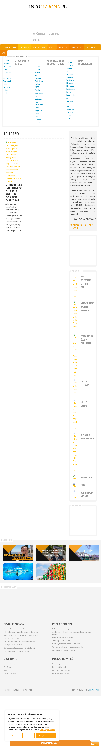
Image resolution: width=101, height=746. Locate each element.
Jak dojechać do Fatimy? (13, 645)
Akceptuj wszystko (45, 736)
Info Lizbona (62, 47)
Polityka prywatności (47, 730)
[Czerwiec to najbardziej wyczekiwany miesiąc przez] (75, 602)
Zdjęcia (19, 53)
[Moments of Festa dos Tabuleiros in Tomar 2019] (51, 571)
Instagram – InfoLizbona (61, 670)
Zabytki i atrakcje (39, 47)
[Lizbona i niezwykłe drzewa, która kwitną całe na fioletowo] (84, 553)
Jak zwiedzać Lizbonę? (12, 638)
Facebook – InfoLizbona (60, 673)
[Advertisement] (83, 250)
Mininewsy (16, 56)
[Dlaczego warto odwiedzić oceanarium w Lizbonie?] (18, 571)
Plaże (83, 484)
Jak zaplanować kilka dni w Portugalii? (17, 651)
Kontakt (37, 40)
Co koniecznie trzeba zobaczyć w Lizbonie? (19, 648)
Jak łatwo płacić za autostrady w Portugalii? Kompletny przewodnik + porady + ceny (14, 192)
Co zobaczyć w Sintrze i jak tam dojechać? (19, 641)
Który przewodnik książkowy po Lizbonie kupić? (21, 635)
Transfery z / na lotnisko (61, 641)
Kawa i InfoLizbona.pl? (85, 62)
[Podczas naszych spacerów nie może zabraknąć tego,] (58, 602)
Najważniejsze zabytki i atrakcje (87, 307)
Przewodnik (24, 47)
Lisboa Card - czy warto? (23, 62)
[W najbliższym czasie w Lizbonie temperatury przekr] (42, 602)
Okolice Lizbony (77, 47)
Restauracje (87, 477)
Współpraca (39, 33)
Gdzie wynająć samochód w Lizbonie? (66, 644)
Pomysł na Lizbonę (10, 47)
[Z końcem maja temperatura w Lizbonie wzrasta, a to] (91, 602)
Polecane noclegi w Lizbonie (62, 637)
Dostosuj (15, 736)
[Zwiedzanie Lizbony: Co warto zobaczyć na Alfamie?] (18, 553)
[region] (32, 725)
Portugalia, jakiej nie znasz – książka (55, 62)
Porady (52, 47)
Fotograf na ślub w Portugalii (87, 340)
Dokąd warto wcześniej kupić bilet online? (67, 629)
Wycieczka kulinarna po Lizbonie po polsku (67, 647)
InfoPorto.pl (56, 664)
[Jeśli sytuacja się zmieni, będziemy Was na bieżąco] (10, 602)
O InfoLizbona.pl (9, 664)
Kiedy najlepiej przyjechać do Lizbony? (17, 629)
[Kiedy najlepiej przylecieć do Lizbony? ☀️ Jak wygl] (26, 602)
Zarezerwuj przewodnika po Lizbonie (65, 650)
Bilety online (90, 47)
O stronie (54, 33)
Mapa (11, 53)
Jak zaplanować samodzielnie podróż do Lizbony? (21, 632)
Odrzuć (28, 736)
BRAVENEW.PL (94, 689)
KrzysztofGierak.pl (59, 667)
